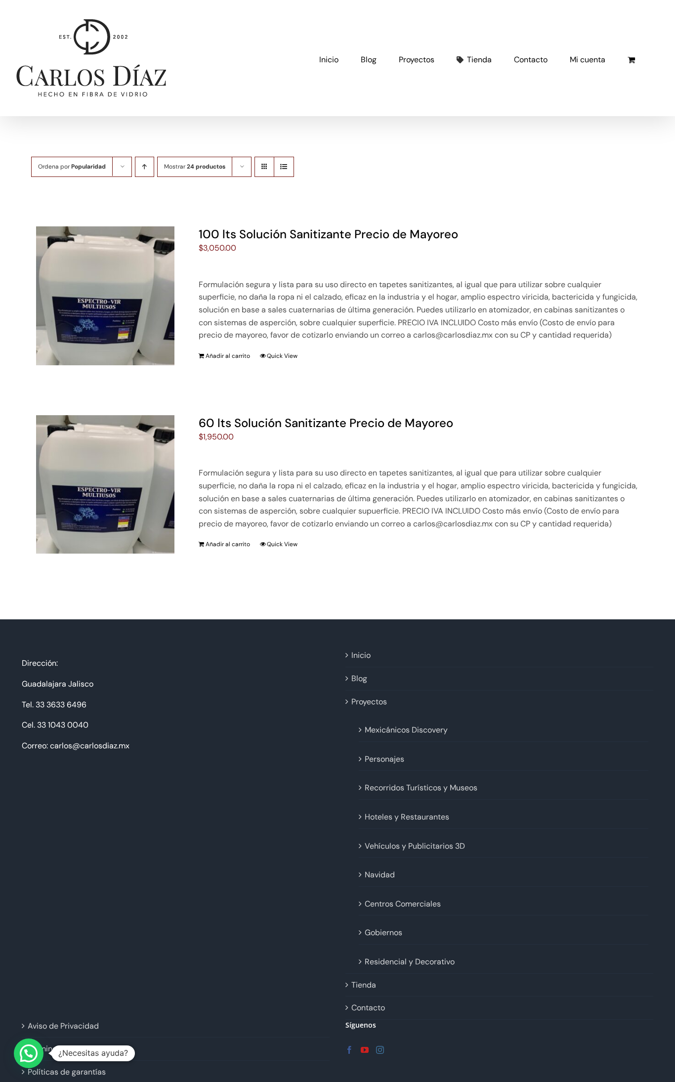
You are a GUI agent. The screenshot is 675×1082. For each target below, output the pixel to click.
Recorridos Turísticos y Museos (421, 787)
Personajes (384, 759)
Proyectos (369, 701)
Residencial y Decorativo (410, 961)
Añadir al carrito (228, 356)
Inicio (361, 655)
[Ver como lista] (284, 166)
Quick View (282, 356)
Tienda (363, 985)
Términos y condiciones (70, 1048)
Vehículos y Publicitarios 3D (415, 846)
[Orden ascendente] (144, 167)
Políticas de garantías (67, 1072)
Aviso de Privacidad (63, 1026)
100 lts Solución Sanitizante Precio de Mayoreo (328, 234)
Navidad (380, 874)
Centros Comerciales (403, 904)
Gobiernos (383, 932)
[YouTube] (365, 1050)
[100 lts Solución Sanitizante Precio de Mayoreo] (105, 295)
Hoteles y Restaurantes (407, 817)
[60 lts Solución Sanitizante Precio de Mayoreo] (105, 484)
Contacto (368, 1007)
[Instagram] (380, 1050)
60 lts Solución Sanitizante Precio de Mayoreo (326, 423)
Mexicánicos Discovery (406, 730)
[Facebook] (349, 1050)
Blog (359, 678)
